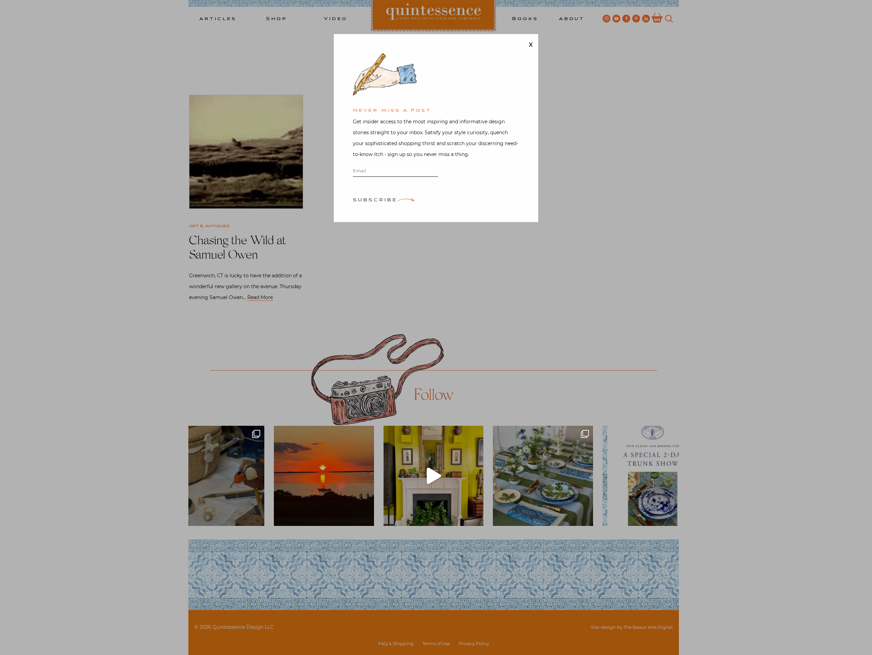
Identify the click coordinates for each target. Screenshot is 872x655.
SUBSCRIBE (375, 200)
